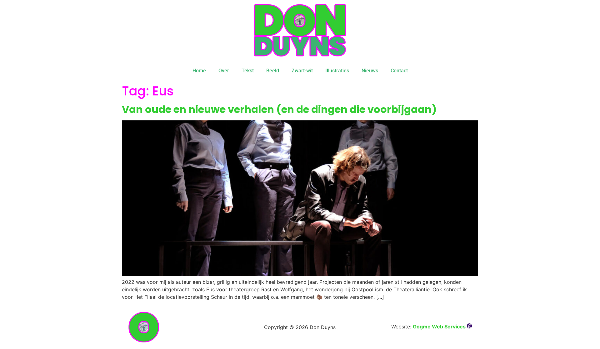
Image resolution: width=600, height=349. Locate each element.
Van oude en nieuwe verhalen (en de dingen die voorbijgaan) (279, 109)
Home (199, 71)
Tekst (248, 71)
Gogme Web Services (440, 326)
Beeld (272, 71)
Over (223, 71)
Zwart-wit (302, 71)
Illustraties (337, 71)
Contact (399, 71)
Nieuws (370, 71)
